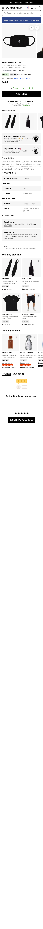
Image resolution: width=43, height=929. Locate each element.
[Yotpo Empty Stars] (7, 71)
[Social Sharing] (31, 28)
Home (5, 246)
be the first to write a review (21, 420)
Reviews (6, 373)
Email (13, 236)
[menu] (3, 7)
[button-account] (32, 7)
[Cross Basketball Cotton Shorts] (38, 296)
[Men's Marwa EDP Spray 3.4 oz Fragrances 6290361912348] (34, 337)
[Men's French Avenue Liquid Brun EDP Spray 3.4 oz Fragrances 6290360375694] (16, 337)
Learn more (14, 142)
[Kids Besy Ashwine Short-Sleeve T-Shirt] (18, 296)
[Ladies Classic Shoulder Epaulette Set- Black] (18, 261)
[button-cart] (39, 7)
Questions (18, 373)
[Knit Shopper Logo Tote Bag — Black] (38, 261)
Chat (18, 236)
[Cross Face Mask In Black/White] (37, 28)
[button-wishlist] (36, 7)
